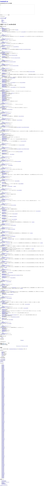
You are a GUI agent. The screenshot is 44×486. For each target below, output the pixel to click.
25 (3, 360)
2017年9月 (3, 414)
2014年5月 (3, 443)
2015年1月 (3, 437)
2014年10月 (3, 439)
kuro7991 (3, 176)
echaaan (3, 133)
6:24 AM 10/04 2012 (2, 52)
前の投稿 (1, 337)
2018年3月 (3, 410)
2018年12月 (3, 403)
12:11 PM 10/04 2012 (4, 140)
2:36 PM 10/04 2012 (2, 208)
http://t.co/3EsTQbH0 (2, 201)
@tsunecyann (3, 174)
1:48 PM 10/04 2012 (2, 189)
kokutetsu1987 (3, 220)
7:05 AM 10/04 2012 (4, 54)
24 (2, 360)
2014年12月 (3, 438)
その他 (2, 355)
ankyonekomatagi (4, 118)
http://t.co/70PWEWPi (22, 82)
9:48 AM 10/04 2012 (2, 112)
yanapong (3, 286)
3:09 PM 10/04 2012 (4, 218)
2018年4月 (3, 409)
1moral (3, 269)
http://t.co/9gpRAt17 (20, 49)
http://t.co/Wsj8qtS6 (11, 319)
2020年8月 (3, 389)
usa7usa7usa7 (3, 122)
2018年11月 (3, 404)
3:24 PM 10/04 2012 (2, 242)
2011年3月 (3, 470)
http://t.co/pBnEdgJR (13, 82)
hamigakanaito (3, 199)
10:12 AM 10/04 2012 (2, 119)
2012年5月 (3, 460)
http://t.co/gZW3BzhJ (14, 216)
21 (0, 360)
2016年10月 (3, 422)
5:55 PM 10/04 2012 (4, 316)
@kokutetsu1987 (14, 287)
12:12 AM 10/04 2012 (2, 35)
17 (2, 359)
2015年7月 (3, 433)
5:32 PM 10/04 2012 (4, 303)
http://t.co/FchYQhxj (23, 87)
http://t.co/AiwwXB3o (14, 55)
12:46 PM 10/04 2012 (4, 153)
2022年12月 (3, 369)
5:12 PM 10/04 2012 (2, 301)
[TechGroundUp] (2, 125)
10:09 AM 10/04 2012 (4, 115)
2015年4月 (3, 435)
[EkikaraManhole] (2, 264)
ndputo (3, 318)
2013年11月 (3, 447)
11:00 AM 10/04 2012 (2, 123)
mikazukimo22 (3, 212)
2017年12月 (3, 412)
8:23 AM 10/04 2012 (4, 84)
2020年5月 (3, 391)
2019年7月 (3, 398)
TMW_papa (3, 70)
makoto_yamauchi (4, 45)
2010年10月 (3, 474)
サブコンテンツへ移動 (3, 18)
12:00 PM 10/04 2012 (2, 130)
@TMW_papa (3, 82)
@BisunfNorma (3, 277)
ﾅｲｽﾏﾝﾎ (4, 344)
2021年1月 (3, 385)
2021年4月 (3, 383)
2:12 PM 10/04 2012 (2, 204)
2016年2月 (3, 428)
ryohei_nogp (3, 244)
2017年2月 (3, 419)
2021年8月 (3, 380)
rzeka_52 (7, 261)
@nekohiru (3, 331)
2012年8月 (3, 458)
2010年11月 (3, 473)
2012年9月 (3, 457)
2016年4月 (3, 426)
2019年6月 (3, 399)
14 (0, 359)
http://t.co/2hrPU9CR (10, 272)
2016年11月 (3, 421)
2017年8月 (3, 415)
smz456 (3, 333)
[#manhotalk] (22, 340)
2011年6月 (3, 468)
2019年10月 (3, 396)
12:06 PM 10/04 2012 (4, 138)
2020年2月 (3, 393)
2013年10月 (3, 448)
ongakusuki (7, 147)
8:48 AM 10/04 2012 (2, 103)
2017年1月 (3, 420)
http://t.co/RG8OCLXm (16, 46)
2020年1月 (3, 394)
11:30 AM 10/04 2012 (2, 126)
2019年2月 (3, 402)
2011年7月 (3, 467)
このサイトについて (4, 22)
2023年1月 (3, 368)
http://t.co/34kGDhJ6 (20, 151)
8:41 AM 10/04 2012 (4, 94)
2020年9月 (3, 388)
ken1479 (3, 30)
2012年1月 (3, 463)
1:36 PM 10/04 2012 (2, 180)
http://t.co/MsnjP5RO (13, 87)
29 (1, 361)
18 (3, 359)
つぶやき (3, 354)
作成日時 (6, 344)
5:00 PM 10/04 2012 (2, 297)
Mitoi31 (3, 207)
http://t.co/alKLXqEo (25, 49)
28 (0, 361)
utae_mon (3, 182)
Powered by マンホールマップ (3, 485)
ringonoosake (3, 209)
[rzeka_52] (2, 260)
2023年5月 (3, 365)
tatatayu (3, 139)
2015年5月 (3, 434)
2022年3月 (3, 375)
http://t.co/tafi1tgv (30, 71)
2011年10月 (3, 465)
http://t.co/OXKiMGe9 (14, 219)
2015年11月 (3, 430)
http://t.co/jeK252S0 (13, 225)
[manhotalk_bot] (2, 34)
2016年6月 (3, 425)
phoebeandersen (4, 129)
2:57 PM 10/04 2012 (4, 210)
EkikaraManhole (7, 265)
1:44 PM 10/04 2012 (4, 185)
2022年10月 (3, 370)
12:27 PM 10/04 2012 (2, 148)
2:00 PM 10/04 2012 (2, 196)
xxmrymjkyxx (3, 68)
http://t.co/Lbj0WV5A (13, 277)
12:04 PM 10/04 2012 (4, 136)
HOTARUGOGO (4, 150)
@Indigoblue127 (4, 312)
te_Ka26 (3, 203)
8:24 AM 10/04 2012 (4, 86)
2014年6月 (3, 442)
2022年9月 (3, 371)
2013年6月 (3, 451)
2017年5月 (3, 417)
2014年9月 (3, 440)
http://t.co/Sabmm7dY (11, 294)
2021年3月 (3, 384)
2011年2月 (3, 471)
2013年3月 (3, 453)
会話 (2, 352)
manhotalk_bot (3, 28)
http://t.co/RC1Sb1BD (9, 186)
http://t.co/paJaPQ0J (22, 36)
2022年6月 (3, 373)
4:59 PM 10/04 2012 (4, 293)
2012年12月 (3, 455)
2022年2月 (3, 376)
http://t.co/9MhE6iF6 (21, 183)
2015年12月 (3, 429)
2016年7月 (3, 424)
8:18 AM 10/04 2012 (4, 76)
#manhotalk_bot (4, 1)
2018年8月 (3, 406)
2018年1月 (3, 411)
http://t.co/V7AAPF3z (16, 65)
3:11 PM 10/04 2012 (4, 221)
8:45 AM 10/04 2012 (4, 100)
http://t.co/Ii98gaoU (12, 154)
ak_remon (3, 108)
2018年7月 (3, 407)
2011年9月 (3, 466)
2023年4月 (3, 366)
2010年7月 (3, 476)
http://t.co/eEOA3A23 (10, 109)
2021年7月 (3, 381)
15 (1, 359)
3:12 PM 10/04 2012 (2, 224)
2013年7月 (3, 450)
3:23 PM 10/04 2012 (4, 238)
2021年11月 (3, 378)
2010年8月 (3, 475)
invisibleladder (3, 56)
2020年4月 (3, 392)
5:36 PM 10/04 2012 (2, 307)
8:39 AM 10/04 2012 (4, 92)
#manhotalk (3, 20)
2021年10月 (3, 379)
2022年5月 (3, 374)
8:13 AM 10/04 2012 (4, 73)
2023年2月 (3, 367)
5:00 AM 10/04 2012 (4, 48)
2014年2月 (3, 445)
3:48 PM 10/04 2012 (4, 274)
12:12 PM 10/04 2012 (2, 144)
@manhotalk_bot (4, 80)
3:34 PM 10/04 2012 (4, 250)
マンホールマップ (4, 481)
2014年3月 (3, 444)
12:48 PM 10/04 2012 (2, 157)
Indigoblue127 (3, 306)
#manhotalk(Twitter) (4, 480)
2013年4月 (3, 452)
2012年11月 (3, 456)
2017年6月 (3, 416)
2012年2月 (3, 462)
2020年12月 (3, 386)
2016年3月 (3, 427)
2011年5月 (3, 469)
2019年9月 (3, 397)
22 (1, 360)
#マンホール (10, 55)
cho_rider (3, 106)
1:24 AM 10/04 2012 (2, 39)
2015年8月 (3, 432)
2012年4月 (3, 461)
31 (2, 361)
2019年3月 (3, 401)
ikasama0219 (3, 179)
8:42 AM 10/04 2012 (4, 96)
